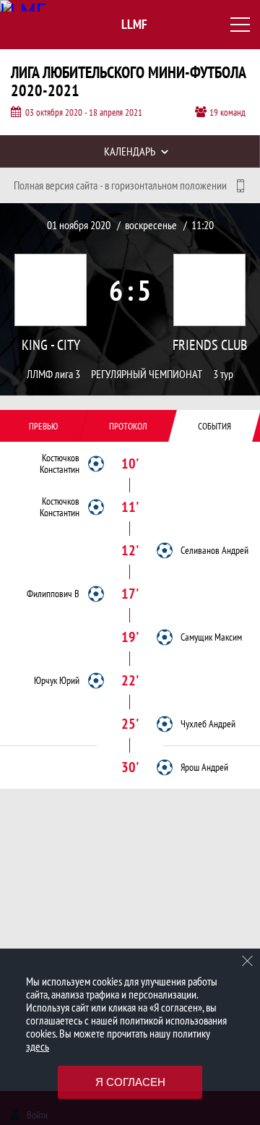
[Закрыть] (247, 960)
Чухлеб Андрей (208, 724)
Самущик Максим (211, 637)
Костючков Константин (59, 463)
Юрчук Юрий (56, 680)
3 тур (223, 374)
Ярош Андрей (204, 767)
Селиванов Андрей (214, 550)
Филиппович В (53, 593)
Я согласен (130, 1082)
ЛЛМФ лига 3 (53, 374)
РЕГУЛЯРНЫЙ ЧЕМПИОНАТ (146, 374)
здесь (37, 1046)
